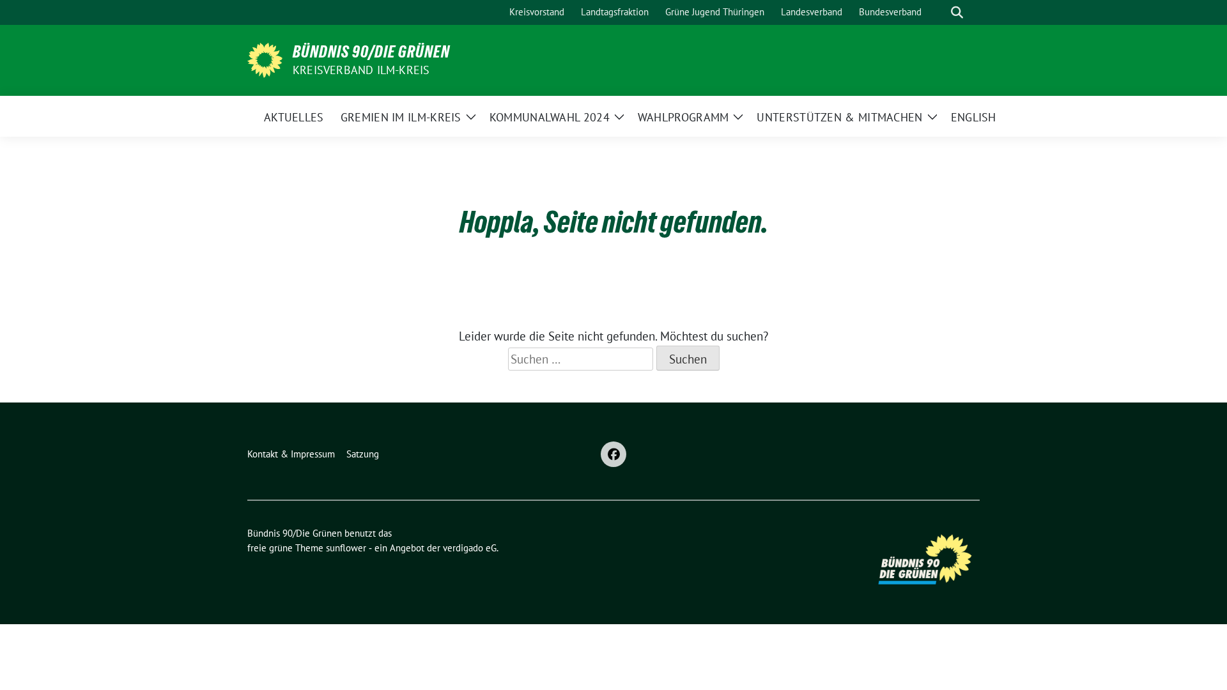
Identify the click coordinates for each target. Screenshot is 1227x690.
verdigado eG (470, 548)
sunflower (346, 548)
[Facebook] (613, 454)
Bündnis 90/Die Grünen (371, 51)
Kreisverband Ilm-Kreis (361, 70)
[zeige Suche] (957, 12)
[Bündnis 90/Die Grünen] (264, 58)
